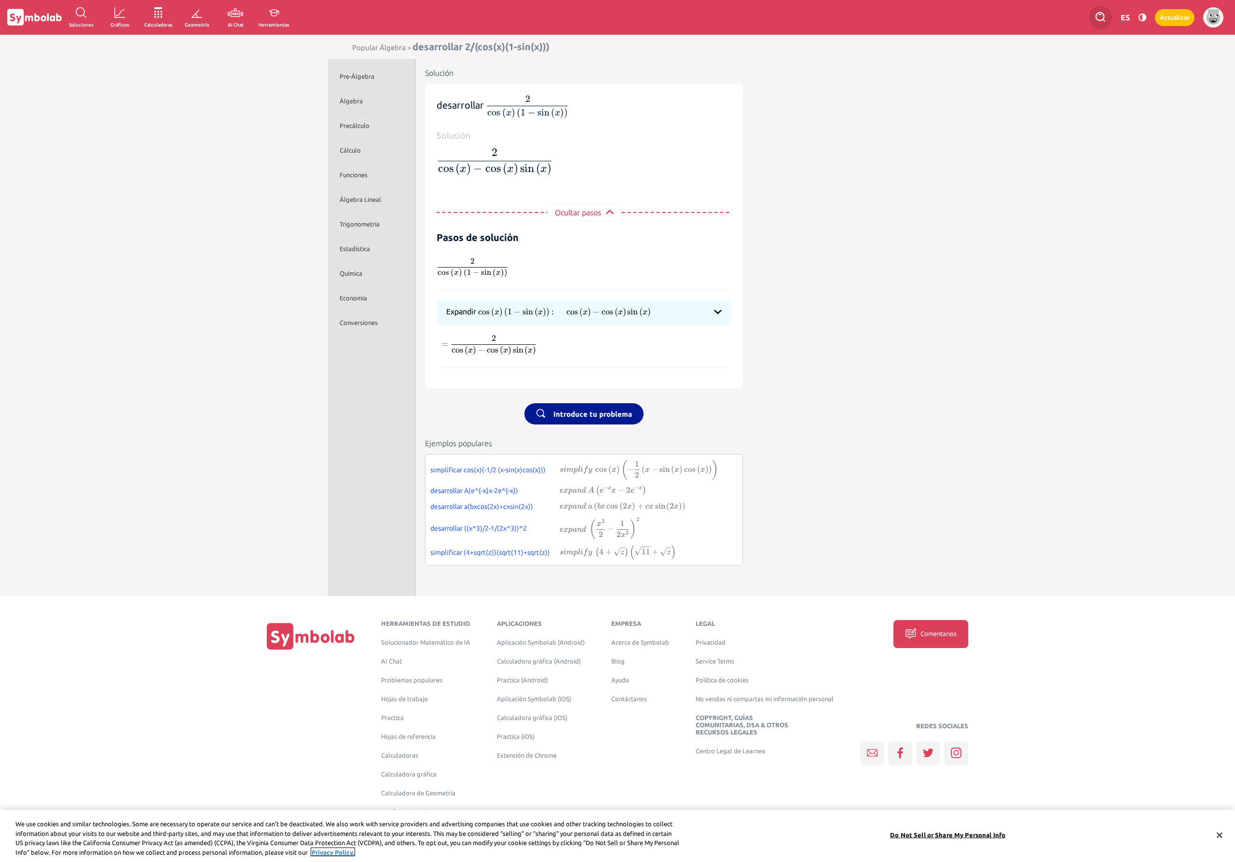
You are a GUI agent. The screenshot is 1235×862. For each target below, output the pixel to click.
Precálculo (355, 125)
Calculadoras (399, 755)
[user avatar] (1213, 17)
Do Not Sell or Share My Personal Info (947, 835)
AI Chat (391, 661)
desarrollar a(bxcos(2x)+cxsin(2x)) (481, 506)
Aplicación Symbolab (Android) (541, 642)
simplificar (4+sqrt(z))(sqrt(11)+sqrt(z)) (490, 552)
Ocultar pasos (578, 212)
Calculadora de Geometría (418, 793)
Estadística (355, 248)
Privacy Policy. (333, 851)
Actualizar (1175, 17)
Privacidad (711, 642)
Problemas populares (411, 680)
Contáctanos (629, 699)
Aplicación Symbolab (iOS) (534, 699)
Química (351, 273)
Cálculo (350, 150)
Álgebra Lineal (360, 199)
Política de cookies (722, 680)
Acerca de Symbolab (640, 642)
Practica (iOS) (516, 736)
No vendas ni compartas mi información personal (765, 699)
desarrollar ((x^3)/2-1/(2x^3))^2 (478, 528)
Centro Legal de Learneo (731, 751)
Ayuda (620, 680)
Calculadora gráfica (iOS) (532, 717)
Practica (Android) (522, 680)
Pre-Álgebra (357, 76)
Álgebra (351, 101)
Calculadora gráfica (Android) (539, 661)
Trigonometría (360, 224)
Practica (392, 717)
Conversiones (359, 322)
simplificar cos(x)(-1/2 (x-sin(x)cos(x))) (488, 469)
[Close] (1219, 835)
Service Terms (715, 661)
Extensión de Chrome (527, 755)
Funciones (354, 174)
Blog (618, 661)
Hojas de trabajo (404, 699)
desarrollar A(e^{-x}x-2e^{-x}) (474, 490)
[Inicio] (311, 636)
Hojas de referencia (408, 736)
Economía (353, 298)
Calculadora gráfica (409, 774)
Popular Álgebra (379, 47)
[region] (617, 836)
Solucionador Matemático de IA (425, 642)
